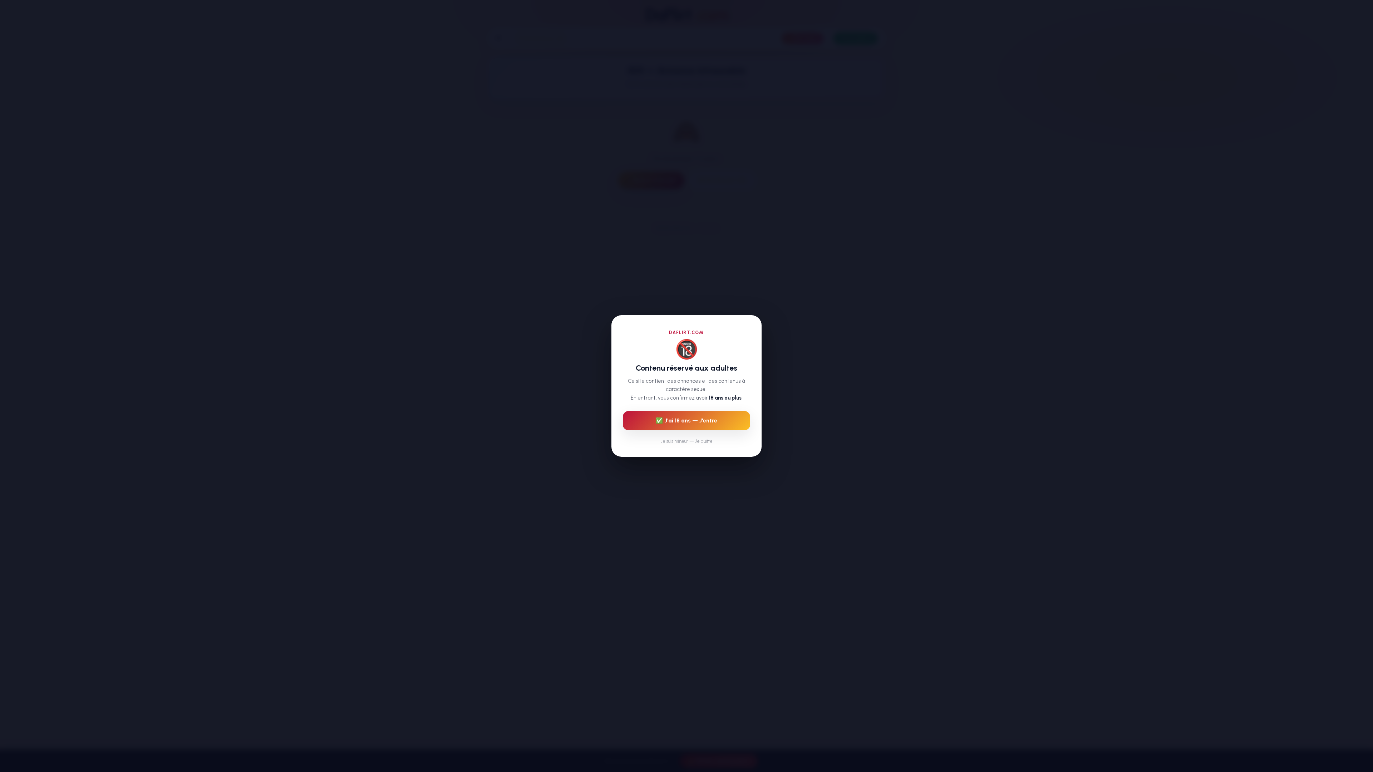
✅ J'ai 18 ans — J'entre (686, 420)
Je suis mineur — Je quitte (687, 441)
